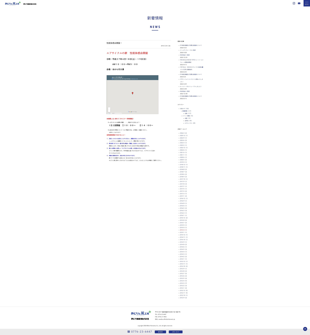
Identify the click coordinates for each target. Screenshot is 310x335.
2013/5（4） (184, 278)
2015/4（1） (184, 227)
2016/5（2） (184, 208)
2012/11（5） (184, 293)
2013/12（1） (184, 261)
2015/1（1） (184, 232)
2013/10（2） (184, 266)
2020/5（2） (184, 159)
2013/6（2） (184, 276)
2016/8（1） (184, 203)
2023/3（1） (184, 142)
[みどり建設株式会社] (29, 5)
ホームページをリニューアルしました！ (191, 86)
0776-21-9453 (162, 316)
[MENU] (307, 6)
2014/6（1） (184, 247)
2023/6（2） (184, 140)
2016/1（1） (184, 215)
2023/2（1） (184, 145)
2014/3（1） (184, 254)
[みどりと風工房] (13, 5)
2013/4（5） (184, 280)
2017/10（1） (184, 179)
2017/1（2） (184, 196)
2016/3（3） (184, 210)
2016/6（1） (184, 205)
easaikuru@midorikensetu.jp (167, 319)
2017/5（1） (184, 188)
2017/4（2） (184, 191)
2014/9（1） (184, 242)
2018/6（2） (184, 174)
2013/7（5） (184, 273)
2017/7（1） (184, 186)
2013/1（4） (184, 288)
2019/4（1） (184, 162)
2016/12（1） (184, 198)
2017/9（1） (184, 181)
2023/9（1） (184, 138)
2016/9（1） (184, 201)
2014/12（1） (184, 234)
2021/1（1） (184, 155)
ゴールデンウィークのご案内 (188, 50)
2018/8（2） (184, 169)
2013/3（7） (184, 283)
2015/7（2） (184, 222)
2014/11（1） (184, 237)
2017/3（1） (184, 193)
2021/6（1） (184, 152)
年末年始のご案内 (185, 55)
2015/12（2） (184, 217)
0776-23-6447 (141, 331)
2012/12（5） (184, 290)
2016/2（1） (184, 213)
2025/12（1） (184, 135)
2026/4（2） (184, 133)
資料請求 (160, 331)
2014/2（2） (184, 256)
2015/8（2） (184, 220)
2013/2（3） (184, 285)
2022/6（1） (184, 150)
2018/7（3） (184, 171)
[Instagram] (294, 4)
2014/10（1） (184, 239)
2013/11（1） (184, 263)
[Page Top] (305, 330)
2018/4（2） (184, 176)
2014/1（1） (184, 259)
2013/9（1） (184, 268)
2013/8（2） (184, 271)
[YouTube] (299, 4)
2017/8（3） (184, 184)
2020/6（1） (184, 157)
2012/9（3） (184, 297)
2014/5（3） (184, 249)
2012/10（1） (184, 295)
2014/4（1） (184, 251)
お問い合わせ (175, 331)
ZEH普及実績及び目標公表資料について (191, 45)
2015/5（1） (184, 225)
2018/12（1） (184, 164)
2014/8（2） (184, 244)
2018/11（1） (184, 167)
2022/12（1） (184, 147)
